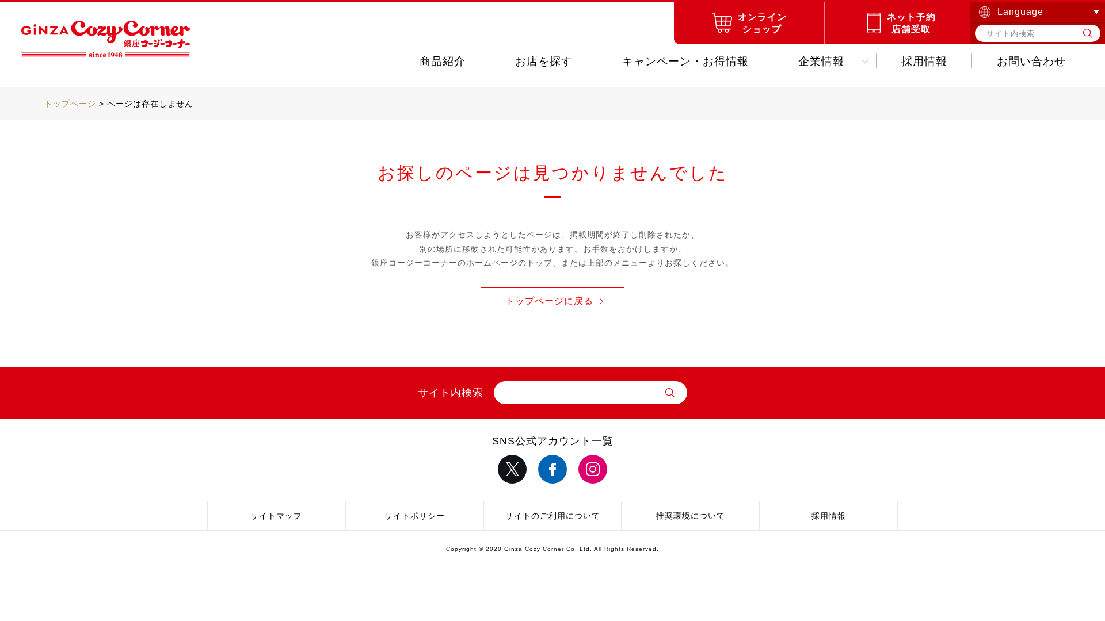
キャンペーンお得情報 (685, 61)
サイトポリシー (414, 515)
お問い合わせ (1031, 61)
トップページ (70, 103)
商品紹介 (443, 61)
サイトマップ (276, 515)
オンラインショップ (762, 23)
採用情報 (924, 61)
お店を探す (544, 61)
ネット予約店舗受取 (911, 23)
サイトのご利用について (552, 515)
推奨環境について (690, 515)
